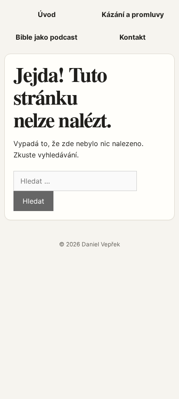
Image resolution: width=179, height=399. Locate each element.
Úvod (47, 14)
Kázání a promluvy (133, 14)
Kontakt (132, 37)
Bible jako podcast (46, 37)
